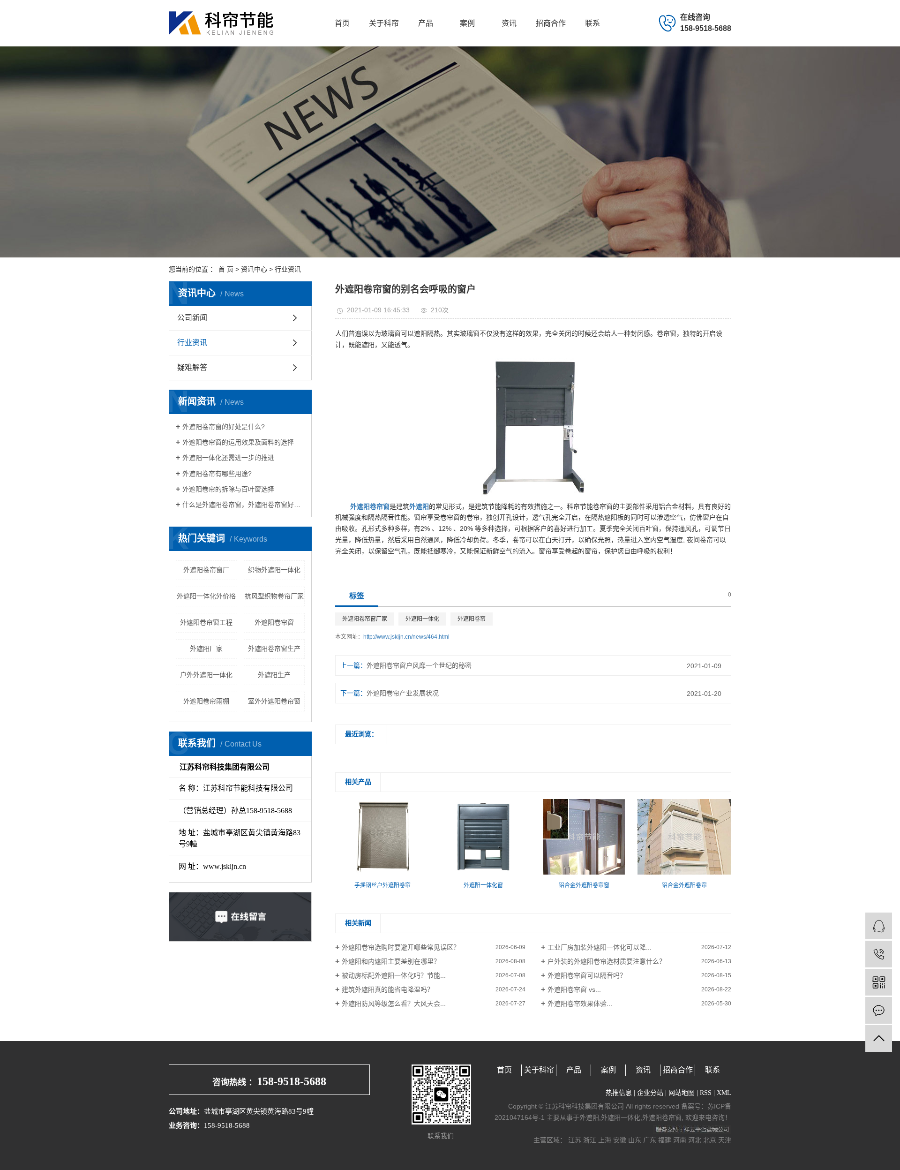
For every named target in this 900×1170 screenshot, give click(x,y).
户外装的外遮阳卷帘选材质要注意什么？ (607, 961)
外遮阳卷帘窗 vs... (574, 989)
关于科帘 (384, 23)
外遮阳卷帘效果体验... (580, 1003)
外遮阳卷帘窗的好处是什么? (223, 426)
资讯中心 (254, 269)
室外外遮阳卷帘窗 (274, 701)
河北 (694, 1140)
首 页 (225, 269)
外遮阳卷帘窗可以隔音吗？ (587, 975)
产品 (425, 23)
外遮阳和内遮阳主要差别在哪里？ (391, 961)
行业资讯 (288, 269)
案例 (467, 23)
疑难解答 (192, 367)
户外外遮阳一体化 (206, 675)
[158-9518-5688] (878, 954)
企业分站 (650, 1092)
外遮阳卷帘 (472, 619)
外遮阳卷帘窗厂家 (364, 619)
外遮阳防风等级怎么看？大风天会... (394, 1003)
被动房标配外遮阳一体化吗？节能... (394, 975)
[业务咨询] (878, 926)
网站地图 (681, 1092)
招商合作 (551, 23)
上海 (604, 1140)
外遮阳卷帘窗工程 (206, 622)
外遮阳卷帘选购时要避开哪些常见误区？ (401, 947)
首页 (342, 23)
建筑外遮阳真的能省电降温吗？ (388, 989)
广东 (649, 1140)
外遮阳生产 (274, 675)
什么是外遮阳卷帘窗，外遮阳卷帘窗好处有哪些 (243, 504)
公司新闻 (192, 318)
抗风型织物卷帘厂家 (274, 596)
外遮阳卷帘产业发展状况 (403, 693)
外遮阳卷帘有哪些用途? (217, 473)
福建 (664, 1140)
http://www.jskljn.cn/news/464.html (406, 637)
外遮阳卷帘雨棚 (206, 701)
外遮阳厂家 (206, 648)
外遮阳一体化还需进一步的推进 (228, 457)
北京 (709, 1140)
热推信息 (619, 1092)
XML (724, 1092)
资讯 (509, 23)
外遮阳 (589, 1117)
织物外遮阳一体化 (274, 570)
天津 (724, 1140)
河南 (679, 1140)
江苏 (574, 1140)
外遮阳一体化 (422, 619)
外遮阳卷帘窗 (274, 622)
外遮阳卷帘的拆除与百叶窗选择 (228, 489)
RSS (706, 1092)
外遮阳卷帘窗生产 (274, 648)
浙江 (589, 1140)
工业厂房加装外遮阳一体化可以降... (600, 947)
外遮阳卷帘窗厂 (206, 570)
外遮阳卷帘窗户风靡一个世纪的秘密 (419, 665)
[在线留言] (878, 1010)
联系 (592, 23)
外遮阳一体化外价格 (206, 596)
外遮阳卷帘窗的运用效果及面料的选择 (238, 442)
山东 (634, 1140)
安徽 (619, 1140)
